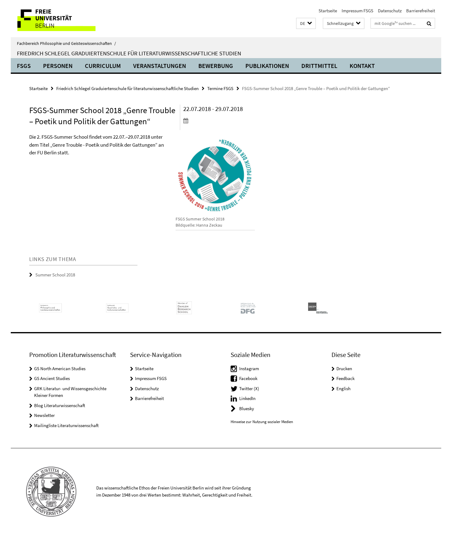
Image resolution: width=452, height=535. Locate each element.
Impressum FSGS (357, 11)
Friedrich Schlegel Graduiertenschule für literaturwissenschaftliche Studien (129, 53)
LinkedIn (247, 398)
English (343, 388)
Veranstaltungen (159, 65)
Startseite (328, 11)
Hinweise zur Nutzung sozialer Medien (262, 421)
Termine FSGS (220, 88)
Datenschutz (390, 11)
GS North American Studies (59, 368)
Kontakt (362, 65)
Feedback (345, 378)
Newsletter (44, 415)
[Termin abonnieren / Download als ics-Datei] (219, 120)
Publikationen (267, 65)
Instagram (249, 368)
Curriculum (103, 65)
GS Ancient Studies (52, 378)
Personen (58, 65)
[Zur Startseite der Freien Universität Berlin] (62, 18)
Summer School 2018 (55, 275)
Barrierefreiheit (420, 11)
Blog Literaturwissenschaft (59, 405)
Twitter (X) (249, 388)
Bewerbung (215, 65)
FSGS (24, 65)
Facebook (248, 378)
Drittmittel (319, 65)
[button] (306, 23)
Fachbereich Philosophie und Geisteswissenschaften (66, 43)
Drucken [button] (344, 368)
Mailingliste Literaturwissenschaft (66, 425)
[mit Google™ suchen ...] (429, 23)
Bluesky (246, 408)
